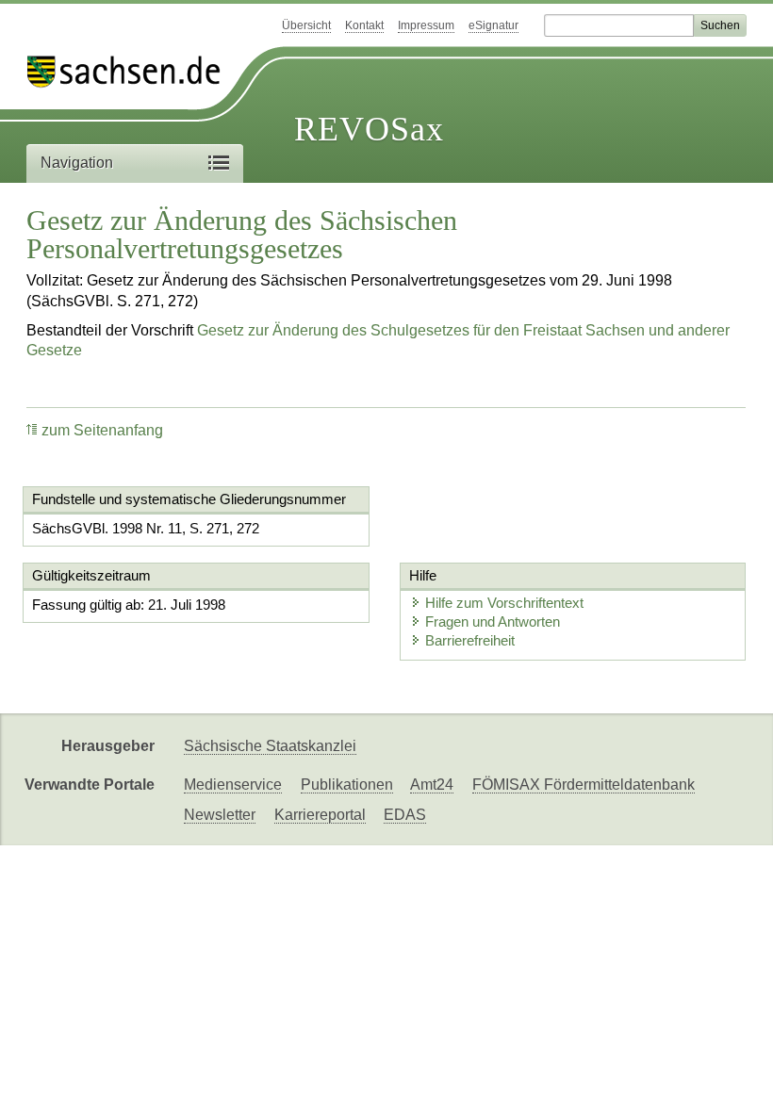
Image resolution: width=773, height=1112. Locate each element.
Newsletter (219, 815)
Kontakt (364, 25)
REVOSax (369, 129)
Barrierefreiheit (470, 640)
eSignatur (493, 25)
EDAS (405, 815)
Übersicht (306, 25)
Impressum (426, 25)
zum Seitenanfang (102, 430)
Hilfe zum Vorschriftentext (504, 603)
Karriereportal (320, 815)
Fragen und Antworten (492, 621)
